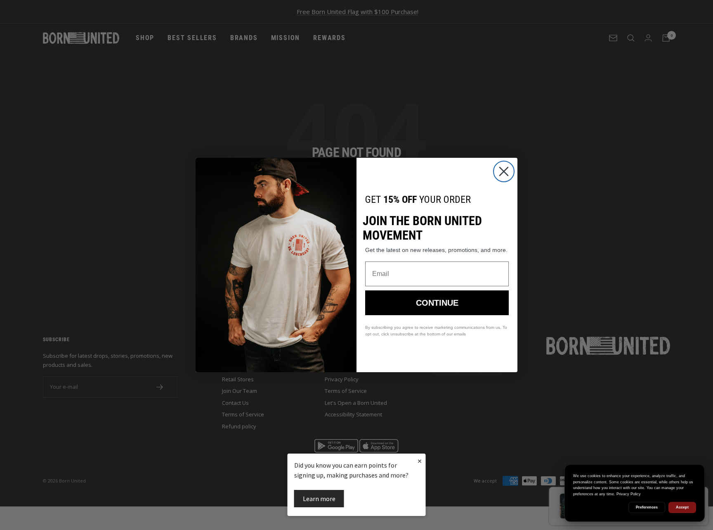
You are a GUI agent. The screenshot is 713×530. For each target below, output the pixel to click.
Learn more (319, 498)
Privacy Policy (628, 494)
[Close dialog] (503, 171)
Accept (682, 507)
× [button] (420, 461)
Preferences (647, 507)
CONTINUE (437, 302)
